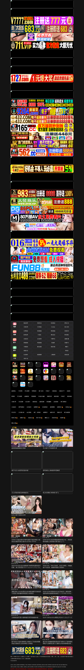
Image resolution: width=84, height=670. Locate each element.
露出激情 (39, 346)
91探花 (39, 334)
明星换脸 (39, 342)
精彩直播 (56, 396)
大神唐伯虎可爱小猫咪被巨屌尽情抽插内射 (25, 617)
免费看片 (45, 412)
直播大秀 (59, 412)
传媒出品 (26, 350)
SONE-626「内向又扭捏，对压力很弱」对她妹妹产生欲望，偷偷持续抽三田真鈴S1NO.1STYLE (57, 567)
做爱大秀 (52, 412)
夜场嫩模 (49, 401)
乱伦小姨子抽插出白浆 (19, 515)
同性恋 (66, 350)
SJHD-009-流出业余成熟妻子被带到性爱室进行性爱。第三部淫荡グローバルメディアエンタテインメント (26, 567)
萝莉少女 (67, 323)
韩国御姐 (39, 331)
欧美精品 (53, 323)
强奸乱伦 (39, 323)
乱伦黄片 (28, 401)
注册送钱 (54, 391)
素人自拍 (67, 327)
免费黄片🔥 (60, 407)
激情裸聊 (52, 407)
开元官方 (13, 412)
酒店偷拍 (69, 396)
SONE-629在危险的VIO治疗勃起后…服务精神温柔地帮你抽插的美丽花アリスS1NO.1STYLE (57, 592)
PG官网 (20, 391)
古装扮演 (26, 339)
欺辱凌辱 (26, 334)
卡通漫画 (26, 346)
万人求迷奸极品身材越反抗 (20, 493)
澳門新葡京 (21, 407)
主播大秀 (13, 401)
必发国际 (56, 401)
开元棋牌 (27, 391)
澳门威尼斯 (67, 412)
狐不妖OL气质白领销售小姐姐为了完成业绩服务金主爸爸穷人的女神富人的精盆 (26, 642)
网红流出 (53, 334)
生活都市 (26, 354)
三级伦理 (26, 327)
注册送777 (61, 391)
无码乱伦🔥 (68, 407)
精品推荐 (26, 323)
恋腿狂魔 (67, 339)
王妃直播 (21, 401)
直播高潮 (49, 396)
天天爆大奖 (21, 412)
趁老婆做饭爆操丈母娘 (19, 448)
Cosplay (53, 327)
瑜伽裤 (53, 342)
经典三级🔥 (14, 417)
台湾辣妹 (26, 331)
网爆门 (66, 346)
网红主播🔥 (14, 423)
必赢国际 (26, 396)
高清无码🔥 (55, 417)
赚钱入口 (47, 417)
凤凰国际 (33, 396)
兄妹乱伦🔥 (31, 417)
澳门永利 (41, 391)
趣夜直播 (42, 401)
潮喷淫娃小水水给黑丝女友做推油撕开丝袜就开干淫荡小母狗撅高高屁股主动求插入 (26, 592)
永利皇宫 (29, 407)
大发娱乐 (13, 407)
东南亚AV (66, 331)
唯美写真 (53, 346)
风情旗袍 (26, 342)
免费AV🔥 (62, 417)
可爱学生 (53, 339)
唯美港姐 (53, 331)
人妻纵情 (53, 354)
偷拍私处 (35, 401)
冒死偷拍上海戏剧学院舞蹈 (51, 470)
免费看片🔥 (37, 407)
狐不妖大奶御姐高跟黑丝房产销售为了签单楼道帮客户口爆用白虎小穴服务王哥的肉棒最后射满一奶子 (57, 643)
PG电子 (48, 391)
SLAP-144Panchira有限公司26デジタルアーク (57, 617)
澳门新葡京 (63, 401)
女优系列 (39, 339)
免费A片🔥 (23, 417)
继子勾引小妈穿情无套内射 (20, 470)
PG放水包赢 (41, 396)
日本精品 (39, 327)
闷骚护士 (67, 342)
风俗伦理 (67, 354)
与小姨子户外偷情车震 (50, 448)
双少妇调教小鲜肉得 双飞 (51, 493)
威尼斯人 (13, 391)
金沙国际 (29, 412)
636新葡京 (45, 407)
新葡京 (13, 396)
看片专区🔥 (39, 417)
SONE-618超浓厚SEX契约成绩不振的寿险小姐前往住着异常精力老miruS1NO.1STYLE (26, 540)
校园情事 (39, 354)
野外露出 (67, 334)
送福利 (68, 391)
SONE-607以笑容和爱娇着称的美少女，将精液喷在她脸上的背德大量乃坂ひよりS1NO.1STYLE (57, 541)
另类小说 (26, 358)
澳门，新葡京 (37, 412)
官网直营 (34, 391)
